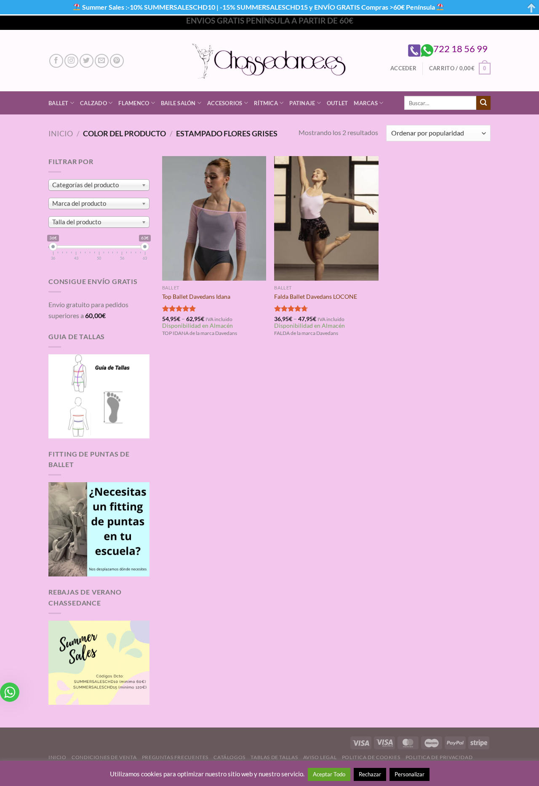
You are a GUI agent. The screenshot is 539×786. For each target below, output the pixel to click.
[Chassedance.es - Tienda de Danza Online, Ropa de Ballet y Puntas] (269, 61)
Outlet (337, 103)
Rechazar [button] (370, 774)
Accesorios (225, 103)
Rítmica (266, 103)
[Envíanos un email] (102, 61)
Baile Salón (178, 103)
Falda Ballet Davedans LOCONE (315, 296)
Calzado (93, 103)
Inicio (60, 133)
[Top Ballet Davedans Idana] (214, 218)
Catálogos (229, 757)
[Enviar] (483, 103)
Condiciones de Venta (104, 757)
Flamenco (133, 103)
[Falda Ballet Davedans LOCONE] (326, 218)
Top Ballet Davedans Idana (196, 296)
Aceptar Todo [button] (329, 774)
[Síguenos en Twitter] (86, 61)
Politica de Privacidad (439, 757)
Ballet (58, 103)
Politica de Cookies (371, 757)
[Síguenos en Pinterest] (117, 61)
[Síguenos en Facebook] (56, 61)
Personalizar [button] (409, 774)
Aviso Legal (320, 757)
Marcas (366, 103)
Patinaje (302, 103)
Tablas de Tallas (274, 757)
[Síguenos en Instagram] (71, 61)
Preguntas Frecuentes (175, 757)
